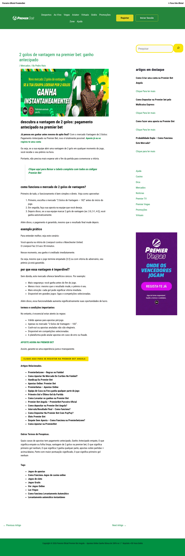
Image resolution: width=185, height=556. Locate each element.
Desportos (46, 14)
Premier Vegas (143, 204)
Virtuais (85, 14)
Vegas (67, 14)
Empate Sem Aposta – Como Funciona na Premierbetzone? (56, 420)
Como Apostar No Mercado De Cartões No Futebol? (53, 376)
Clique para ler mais (145, 151)
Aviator (75, 14)
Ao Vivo (57, 14)
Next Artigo (119, 525)
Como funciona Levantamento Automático (48, 493)
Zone (72, 21)
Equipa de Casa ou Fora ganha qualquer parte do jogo (53, 390)
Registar (125, 18)
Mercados (25, 65)
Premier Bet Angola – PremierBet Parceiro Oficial (52, 401)
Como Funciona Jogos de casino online (47, 475)
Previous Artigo (12, 525)
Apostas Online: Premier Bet (42, 383)
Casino (139, 176)
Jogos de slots (35, 478)
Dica (138, 182)
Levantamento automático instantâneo (46, 497)
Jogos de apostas (36, 471)
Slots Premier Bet (36, 416)
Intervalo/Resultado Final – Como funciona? (49, 409)
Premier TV (141, 198)
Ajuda (79, 21)
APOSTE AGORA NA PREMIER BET (37, 342)
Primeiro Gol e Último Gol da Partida (45, 394)
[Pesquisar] (178, 48)
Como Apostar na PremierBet (42, 423)
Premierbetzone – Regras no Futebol (46, 372)
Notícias (140, 193)
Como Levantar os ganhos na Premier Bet (48, 398)
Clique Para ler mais (145, 91)
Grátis (94, 14)
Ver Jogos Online (36, 486)
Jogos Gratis (34, 482)
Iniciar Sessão (147, 18)
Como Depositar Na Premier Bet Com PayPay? (51, 412)
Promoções (105, 14)
